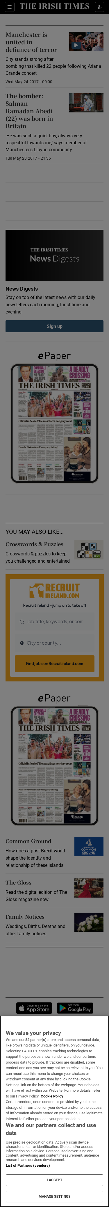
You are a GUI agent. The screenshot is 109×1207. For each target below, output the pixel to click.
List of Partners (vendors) (28, 1165)
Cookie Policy (52, 1096)
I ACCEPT (54, 1180)
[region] (54, 1111)
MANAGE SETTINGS (55, 1197)
